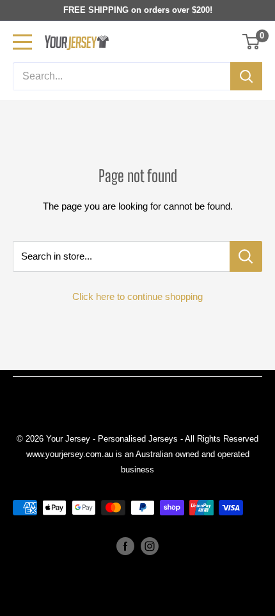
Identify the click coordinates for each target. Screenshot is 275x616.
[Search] (246, 76)
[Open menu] (22, 42)
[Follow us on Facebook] (125, 546)
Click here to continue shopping (137, 296)
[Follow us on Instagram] (150, 546)
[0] (252, 41)
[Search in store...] (246, 256)
